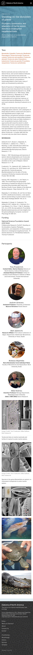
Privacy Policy (7, 650)
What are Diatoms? (8, 623)
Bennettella (5, 53)
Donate (4, 631)
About (4, 626)
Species (4, 642)
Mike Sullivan (16, 390)
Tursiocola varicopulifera (15, 57)
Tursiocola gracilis (15, 61)
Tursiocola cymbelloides (18, 63)
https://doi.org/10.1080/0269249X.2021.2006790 (15, 616)
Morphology (5, 637)
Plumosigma (5, 55)
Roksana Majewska (16, 360)
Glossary (4, 645)
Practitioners (6, 635)
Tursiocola (19, 53)
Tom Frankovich (16, 267)
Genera (4, 640)
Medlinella (27, 53)
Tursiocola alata (13, 59)
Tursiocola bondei (16, 55)
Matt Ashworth (16, 330)
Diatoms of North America (14, 3)
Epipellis (12, 53)
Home (3, 621)
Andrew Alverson (17, 302)
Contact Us (5, 628)
